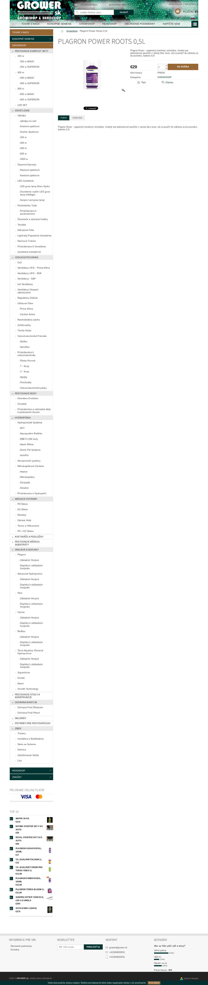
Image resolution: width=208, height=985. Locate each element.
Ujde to (157, 957)
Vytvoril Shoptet (191, 978)
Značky (17, 777)
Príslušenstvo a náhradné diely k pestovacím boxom (34, 410)
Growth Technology (28, 689)
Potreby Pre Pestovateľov (33, 723)
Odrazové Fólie (26, 230)
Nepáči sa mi (160, 963)
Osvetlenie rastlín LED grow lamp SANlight (35, 193)
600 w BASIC (27, 94)
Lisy (20, 760)
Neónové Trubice (27, 241)
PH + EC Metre (26, 531)
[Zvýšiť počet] (166, 65)
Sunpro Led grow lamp (32, 200)
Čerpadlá (25, 482)
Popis (64, 118)
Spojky (23, 377)
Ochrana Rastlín (26, 702)
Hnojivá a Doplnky (27, 549)
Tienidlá (22, 224)
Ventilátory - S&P (27, 278)
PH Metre (23, 504)
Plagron (22, 554)
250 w (21, 56)
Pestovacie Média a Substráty (27, 543)
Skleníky (20, 718)
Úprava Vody (24, 520)
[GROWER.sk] (40, 10)
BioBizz (21, 631)
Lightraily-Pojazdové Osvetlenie (35, 235)
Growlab (22, 404)
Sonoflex (25, 347)
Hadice (24, 471)
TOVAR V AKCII (30, 23)
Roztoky (22, 515)
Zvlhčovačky (24, 325)
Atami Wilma (27, 444)
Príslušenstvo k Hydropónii (32, 493)
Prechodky (26, 382)
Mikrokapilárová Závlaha (31, 466)
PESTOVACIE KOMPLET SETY (31, 51)
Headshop (109, 23)
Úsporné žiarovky (27, 164)
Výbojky (22, 115)
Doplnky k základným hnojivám (31, 567)
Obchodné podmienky (139, 23)
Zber (18, 728)
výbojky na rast (28, 121)
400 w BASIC (27, 77)
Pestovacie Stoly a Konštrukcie (27, 696)
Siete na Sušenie (27, 744)
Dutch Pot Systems (30, 450)
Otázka (169, 82)
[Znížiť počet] (166, 68)
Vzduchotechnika (26, 257)
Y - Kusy (24, 371)
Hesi (20, 593)
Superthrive (24, 672)
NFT (22, 428)
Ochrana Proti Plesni (29, 712)
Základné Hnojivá (29, 560)
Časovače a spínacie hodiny (33, 219)
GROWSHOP (164, 77)
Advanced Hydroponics (30, 573)
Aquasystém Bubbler (31, 433)
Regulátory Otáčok (28, 298)
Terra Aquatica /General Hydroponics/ (30, 652)
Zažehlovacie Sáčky (28, 755)
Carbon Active (27, 314)
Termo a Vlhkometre (28, 525)
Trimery (22, 733)
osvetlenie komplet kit (29, 252)
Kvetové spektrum (29, 126)
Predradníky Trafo (27, 205)
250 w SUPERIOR (29, 67)
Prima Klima (26, 308)
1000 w (24, 159)
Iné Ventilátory (25, 284)
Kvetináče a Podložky (29, 536)
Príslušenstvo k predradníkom (28, 212)
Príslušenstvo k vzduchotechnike (27, 354)
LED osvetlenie (26, 180)
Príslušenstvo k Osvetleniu (32, 246)
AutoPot (24, 455)
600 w (21, 88)
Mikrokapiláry (27, 477)
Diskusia (77, 118)
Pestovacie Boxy (26, 393)
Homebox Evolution (28, 398)
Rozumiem (154, 983)
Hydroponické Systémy (30, 422)
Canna (21, 612)
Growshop (87, 23)
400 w (21, 72)
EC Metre (23, 509)
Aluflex (23, 341)
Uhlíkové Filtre (25, 303)
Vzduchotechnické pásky (33, 388)
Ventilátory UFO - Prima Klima (34, 267)
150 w (23, 137)
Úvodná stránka (14, 24)
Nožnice (22, 749)
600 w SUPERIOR (29, 99)
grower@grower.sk (118, 947)
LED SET (22, 105)
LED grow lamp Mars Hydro (35, 186)
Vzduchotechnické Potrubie (32, 336)
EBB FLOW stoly (29, 439)
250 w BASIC (27, 61)
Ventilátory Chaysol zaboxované (28, 291)
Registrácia (191, 4)
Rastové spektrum (30, 170)
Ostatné (24, 488)
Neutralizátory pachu (29, 319)
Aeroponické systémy (29, 460)
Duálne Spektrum (29, 132)
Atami (21, 683)
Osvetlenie (22, 110)
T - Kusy (24, 366)
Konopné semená (59, 23)
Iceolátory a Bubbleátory (31, 738)
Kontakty (15, 949)
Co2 (20, 262)
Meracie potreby (26, 499)
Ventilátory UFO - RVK (30, 273)
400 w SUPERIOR (29, 83)
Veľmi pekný (160, 950)
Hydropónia (23, 417)
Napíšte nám (171, 23)
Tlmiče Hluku (25, 330)
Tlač (143, 82)
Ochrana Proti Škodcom (30, 707)
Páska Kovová (27, 360)
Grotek (21, 678)
